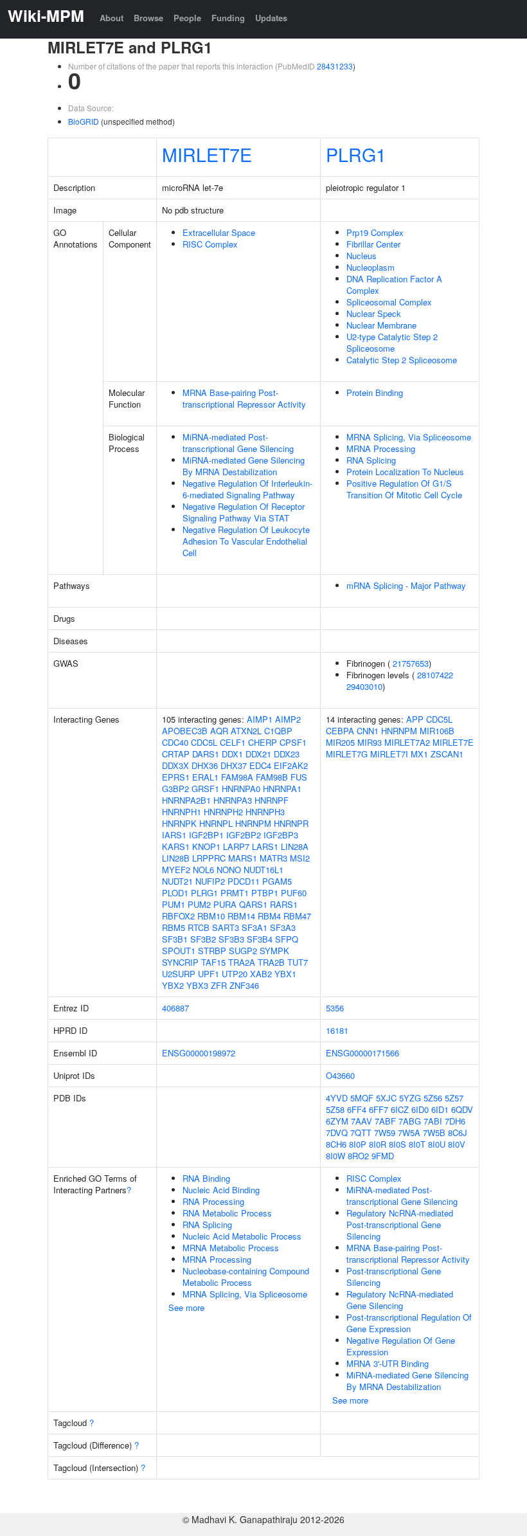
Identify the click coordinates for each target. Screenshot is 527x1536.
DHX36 (205, 765)
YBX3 (197, 985)
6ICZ (400, 1109)
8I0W (335, 1156)
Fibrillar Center (373, 244)
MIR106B (437, 731)
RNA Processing (213, 1201)
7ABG (409, 1121)
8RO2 (358, 1156)
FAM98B (272, 777)
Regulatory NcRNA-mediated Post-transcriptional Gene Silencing (399, 1224)
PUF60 (294, 893)
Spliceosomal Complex (389, 302)
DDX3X (175, 765)
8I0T (417, 1144)
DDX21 (258, 754)
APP (415, 719)
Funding (228, 18)
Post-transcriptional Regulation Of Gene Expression (409, 1323)
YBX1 (285, 974)
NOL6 (203, 869)
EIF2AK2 (291, 765)
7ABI (433, 1121)
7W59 (384, 1132)
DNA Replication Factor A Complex (394, 284)
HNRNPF (272, 800)
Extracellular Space (219, 232)
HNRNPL (216, 823)
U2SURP (178, 974)
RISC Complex (210, 244)
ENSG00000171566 (362, 1053)
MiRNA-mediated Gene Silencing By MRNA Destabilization (244, 466)
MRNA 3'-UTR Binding (387, 1363)
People (187, 18)
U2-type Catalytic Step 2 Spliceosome (392, 342)
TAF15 (213, 962)
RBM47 (297, 916)
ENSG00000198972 (198, 1053)
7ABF (385, 1121)
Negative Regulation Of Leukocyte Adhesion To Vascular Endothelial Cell (246, 541)
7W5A (409, 1132)
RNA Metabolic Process (227, 1213)
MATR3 (273, 858)
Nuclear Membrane (381, 325)
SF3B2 (203, 939)
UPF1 (208, 974)
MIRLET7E (207, 154)
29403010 (364, 686)
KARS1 (176, 846)
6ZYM (337, 1121)
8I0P (357, 1144)
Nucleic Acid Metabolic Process (242, 1236)
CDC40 (175, 742)
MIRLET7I (389, 754)
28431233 (335, 65)
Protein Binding (374, 392)
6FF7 (378, 1109)
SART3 (225, 927)
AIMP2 (288, 719)
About (111, 18)
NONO (229, 869)
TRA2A (241, 962)
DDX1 (232, 754)
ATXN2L (246, 731)
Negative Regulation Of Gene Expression (400, 1346)
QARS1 (253, 904)
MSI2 (300, 858)
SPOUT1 (178, 950)
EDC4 (260, 765)
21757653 (411, 663)
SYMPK (274, 950)
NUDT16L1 (263, 869)
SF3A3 (283, 927)
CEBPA (340, 731)
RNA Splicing (371, 460)
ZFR (219, 985)
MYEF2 (176, 869)
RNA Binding (206, 1178)
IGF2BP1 (206, 835)
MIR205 (340, 742)
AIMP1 (259, 719)
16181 (337, 1030)
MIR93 (369, 742)
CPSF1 (293, 742)
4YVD (337, 1098)
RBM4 (269, 916)
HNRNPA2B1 (186, 800)
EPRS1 (176, 777)
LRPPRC (209, 858)
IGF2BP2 (243, 835)
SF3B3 (231, 939)
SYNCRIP (180, 962)
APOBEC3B (185, 731)
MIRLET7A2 (407, 742)
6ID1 (440, 1109)
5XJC (386, 1098)
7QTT (360, 1132)
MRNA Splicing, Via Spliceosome (408, 437)
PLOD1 (175, 893)
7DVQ (337, 1132)
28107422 (435, 675)
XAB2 (261, 974)
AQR (219, 731)
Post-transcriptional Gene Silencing (393, 1276)
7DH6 (455, 1121)
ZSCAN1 (447, 754)
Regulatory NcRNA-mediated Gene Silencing (399, 1300)
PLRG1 (356, 154)
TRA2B (271, 962)
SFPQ (286, 939)
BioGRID (83, 121)
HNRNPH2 (223, 812)
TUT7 (297, 962)
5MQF (361, 1098)
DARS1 (205, 754)
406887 (175, 1008)
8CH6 (336, 1144)
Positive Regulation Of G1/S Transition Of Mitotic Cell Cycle (404, 489)
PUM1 (173, 904)
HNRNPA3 (232, 800)
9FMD (382, 1156)
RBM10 (211, 916)
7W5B (434, 1132)
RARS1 (284, 904)
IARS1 (174, 835)
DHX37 (233, 765)
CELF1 (233, 742)
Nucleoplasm (370, 267)
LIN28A (294, 846)
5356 (335, 1008)
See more (186, 1307)
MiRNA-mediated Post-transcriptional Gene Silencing (238, 443)
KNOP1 (206, 846)
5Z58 (335, 1109)
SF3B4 (259, 939)
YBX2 (173, 985)
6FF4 (356, 1109)
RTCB (199, 927)
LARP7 (236, 846)
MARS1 (242, 858)
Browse (148, 18)
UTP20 (234, 974)
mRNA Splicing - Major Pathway (406, 585)
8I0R (377, 1144)
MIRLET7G (347, 754)
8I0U (436, 1144)
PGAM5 (277, 881)
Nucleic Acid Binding (221, 1190)
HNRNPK (179, 823)
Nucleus (361, 255)
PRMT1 (234, 893)
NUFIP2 (210, 881)
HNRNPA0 (241, 788)
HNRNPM (253, 823)
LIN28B (176, 858)
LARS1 (265, 846)
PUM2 (199, 904)
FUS (298, 777)
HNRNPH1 (181, 812)
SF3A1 (254, 927)
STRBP (212, 950)
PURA (225, 904)
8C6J (457, 1132)
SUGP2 (243, 950)
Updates (271, 18)
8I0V (456, 1144)
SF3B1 (175, 939)
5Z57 (454, 1098)
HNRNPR (291, 823)
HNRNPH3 (265, 812)
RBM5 (173, 927)
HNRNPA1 (282, 788)
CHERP (262, 742)
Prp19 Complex (375, 232)
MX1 (419, 754)
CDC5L (204, 742)
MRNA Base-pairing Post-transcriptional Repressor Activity (244, 398)
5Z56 (433, 1098)
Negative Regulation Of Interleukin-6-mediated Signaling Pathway (247, 489)
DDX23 (286, 754)
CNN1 (368, 731)
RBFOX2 (178, 916)
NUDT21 (177, 881)
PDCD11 (244, 881)
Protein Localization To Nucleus (405, 471)
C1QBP (278, 731)
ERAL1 (205, 777)
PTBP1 (264, 893)
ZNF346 (244, 985)
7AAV (361, 1121)
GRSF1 (205, 788)
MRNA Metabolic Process (231, 1248)
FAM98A (237, 777)
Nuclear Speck (373, 313)
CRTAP (176, 754)
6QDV (462, 1109)
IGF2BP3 (281, 835)
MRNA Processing (380, 448)
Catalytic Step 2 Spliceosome (401, 360)
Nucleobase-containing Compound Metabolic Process (246, 1276)
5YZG (410, 1098)
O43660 (340, 1075)
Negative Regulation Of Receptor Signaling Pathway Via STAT (244, 512)
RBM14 (241, 916)
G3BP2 (175, 788)
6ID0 (420, 1109)
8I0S (397, 1144)
